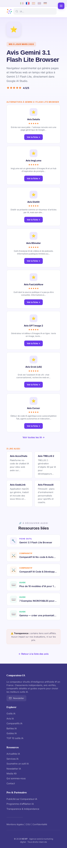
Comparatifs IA (14, 723)
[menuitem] (21, 3)
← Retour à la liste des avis (34, 653)
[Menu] (61, 6)
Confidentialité (40, 824)
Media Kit (12, 773)
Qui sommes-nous (16, 778)
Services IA (13, 758)
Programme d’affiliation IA (20, 803)
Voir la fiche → (33, 137)
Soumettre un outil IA (18, 763)
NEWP (25, 839)
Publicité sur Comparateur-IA (22, 799)
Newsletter (18, 698)
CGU (28, 824)
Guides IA (12, 733)
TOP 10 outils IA (15, 738)
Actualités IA (13, 753)
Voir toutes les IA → (34, 437)
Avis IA (10, 718)
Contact (11, 783)
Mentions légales (15, 824)
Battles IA (12, 728)
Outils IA (11, 713)
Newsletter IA (14, 768)
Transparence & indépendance (23, 808)
